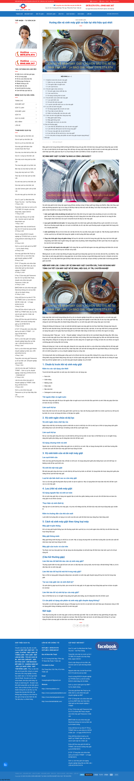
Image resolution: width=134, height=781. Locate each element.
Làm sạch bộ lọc (52, 86)
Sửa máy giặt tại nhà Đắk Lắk (24, 136)
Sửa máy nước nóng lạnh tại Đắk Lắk (25, 161)
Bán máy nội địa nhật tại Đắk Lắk (25, 169)
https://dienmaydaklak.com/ (51, 689)
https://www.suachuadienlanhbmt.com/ (54, 693)
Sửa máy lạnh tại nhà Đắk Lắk (24, 185)
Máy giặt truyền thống (53, 118)
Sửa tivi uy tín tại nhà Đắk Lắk (24, 143)
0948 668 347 (107, 5)
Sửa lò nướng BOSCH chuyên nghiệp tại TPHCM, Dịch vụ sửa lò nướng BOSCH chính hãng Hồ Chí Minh (79, 679)
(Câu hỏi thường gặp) (50, 124)
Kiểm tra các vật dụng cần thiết (56, 82)
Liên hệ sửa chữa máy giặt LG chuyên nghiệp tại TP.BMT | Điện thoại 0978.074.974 (25, 382)
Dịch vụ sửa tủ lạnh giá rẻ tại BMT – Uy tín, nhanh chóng (79, 686)
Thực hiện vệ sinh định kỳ (54, 111)
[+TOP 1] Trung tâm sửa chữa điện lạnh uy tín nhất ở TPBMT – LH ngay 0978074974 (26, 331)
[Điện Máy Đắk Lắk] (26, 7)
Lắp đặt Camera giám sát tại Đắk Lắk (25, 190)
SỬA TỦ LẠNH (40, 14)
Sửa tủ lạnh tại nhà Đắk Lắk (23, 139)
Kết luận (46, 137)
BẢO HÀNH (81, 14)
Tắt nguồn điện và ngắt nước (55, 84)
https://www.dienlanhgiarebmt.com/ (53, 697)
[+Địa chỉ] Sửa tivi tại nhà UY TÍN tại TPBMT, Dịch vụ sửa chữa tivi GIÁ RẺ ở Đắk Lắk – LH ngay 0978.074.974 (80, 730)
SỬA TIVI (60, 14)
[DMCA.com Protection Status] (86, 774)
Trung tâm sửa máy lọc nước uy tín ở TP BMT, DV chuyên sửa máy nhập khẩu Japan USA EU (26, 209)
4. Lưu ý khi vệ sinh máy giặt (52, 106)
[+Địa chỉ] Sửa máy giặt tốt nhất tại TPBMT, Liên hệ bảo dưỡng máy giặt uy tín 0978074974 (26, 321)
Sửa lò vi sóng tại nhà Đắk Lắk (24, 156)
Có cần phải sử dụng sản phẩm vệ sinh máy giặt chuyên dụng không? (67, 135)
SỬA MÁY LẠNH (51, 14)
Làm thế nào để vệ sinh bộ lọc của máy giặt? (60, 133)
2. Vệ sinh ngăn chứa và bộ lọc (53, 89)
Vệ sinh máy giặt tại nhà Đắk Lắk (25, 194)
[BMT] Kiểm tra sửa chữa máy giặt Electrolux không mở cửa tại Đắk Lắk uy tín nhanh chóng (25, 290)
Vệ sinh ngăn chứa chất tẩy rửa (56, 91)
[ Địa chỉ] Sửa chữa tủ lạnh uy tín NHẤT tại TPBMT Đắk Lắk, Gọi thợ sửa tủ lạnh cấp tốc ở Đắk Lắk (26, 312)
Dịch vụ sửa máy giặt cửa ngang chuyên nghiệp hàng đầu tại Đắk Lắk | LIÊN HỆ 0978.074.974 (25, 341)
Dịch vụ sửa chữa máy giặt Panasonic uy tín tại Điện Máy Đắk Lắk (26, 392)
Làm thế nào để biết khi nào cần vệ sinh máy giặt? (62, 126)
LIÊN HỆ (89, 14)
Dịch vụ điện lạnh (81, 20)
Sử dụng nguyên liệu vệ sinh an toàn (57, 109)
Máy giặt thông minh (53, 120)
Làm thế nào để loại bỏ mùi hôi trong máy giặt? (61, 129)
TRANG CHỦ (19, 14)
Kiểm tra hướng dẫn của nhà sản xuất (58, 113)
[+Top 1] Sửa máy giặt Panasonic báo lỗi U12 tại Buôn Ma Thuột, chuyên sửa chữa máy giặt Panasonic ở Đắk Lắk (80, 712)
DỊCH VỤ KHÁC (70, 14)
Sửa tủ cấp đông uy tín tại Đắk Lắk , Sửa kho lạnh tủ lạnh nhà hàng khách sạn (24, 219)
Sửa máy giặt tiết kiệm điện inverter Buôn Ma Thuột (23, 148)
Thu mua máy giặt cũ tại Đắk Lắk (25, 165)
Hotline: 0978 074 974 (112, 14)
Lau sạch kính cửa (52, 100)
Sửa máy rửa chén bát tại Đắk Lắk (25, 152)
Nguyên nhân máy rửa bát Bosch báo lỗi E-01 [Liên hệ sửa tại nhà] (79, 672)
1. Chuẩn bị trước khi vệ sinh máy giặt (55, 80)
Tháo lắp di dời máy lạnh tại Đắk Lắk (25, 177)
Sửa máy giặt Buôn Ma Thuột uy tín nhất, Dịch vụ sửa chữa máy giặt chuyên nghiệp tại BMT (25, 256)
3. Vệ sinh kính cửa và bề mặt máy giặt (55, 98)
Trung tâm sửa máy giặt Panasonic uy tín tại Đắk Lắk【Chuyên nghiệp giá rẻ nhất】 (26, 360)
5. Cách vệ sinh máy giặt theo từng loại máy (57, 115)
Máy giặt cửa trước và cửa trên (56, 122)
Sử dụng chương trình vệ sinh (55, 95)
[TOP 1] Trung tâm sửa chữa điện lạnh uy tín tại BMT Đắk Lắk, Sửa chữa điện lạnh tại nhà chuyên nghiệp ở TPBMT (80, 702)
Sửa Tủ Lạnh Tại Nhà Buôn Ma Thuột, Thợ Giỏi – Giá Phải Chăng (80, 650)
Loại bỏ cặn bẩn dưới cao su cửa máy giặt (59, 104)
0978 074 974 (92, 5)
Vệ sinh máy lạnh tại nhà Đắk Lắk (25, 182)
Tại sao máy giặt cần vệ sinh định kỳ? (58, 131)
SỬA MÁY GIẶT (28, 14)
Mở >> (69, 76)
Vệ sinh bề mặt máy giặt (54, 102)
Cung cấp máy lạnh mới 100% (24, 172)
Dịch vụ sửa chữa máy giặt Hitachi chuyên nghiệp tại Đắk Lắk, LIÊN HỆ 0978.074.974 (26, 351)
